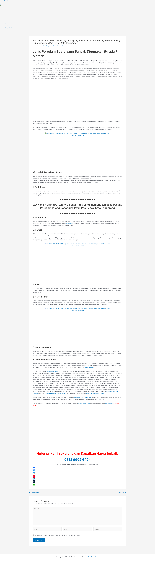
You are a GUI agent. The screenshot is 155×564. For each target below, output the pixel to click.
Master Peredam (4, 1)
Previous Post (34, 492)
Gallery (6, 26)
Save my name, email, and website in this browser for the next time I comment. (57, 535)
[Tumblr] (77, 481)
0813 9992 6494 (77, 460)
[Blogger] (77, 474)
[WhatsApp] (77, 484)
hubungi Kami (109, 403)
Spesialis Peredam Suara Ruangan (55, 393)
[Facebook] (77, 468)
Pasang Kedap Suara (84, 403)
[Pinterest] (77, 476)
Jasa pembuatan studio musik (82, 397)
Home (5, 24)
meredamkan (69, 223)
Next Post (122, 492)
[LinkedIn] (77, 479)
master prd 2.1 (48, 46)
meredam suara (89, 367)
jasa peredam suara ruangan (55, 371)
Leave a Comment (38, 46)
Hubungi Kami (8, 28)
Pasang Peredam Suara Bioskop (95, 393)
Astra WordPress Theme (92, 557)
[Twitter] (77, 471)
